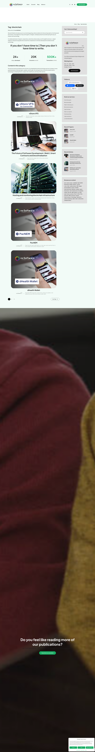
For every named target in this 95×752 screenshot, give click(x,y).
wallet (42, 294)
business (74, 184)
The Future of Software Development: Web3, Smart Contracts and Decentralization (34, 154)
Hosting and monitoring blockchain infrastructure (34, 195)
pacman (50, 245)
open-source (46, 245)
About (86, 750)
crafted (54, 60)
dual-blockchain (67, 189)
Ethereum (74, 189)
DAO (78, 186)
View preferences (89, 747)
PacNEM (33, 243)
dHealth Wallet (33, 290)
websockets (80, 198)
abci (29, 116)
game (33, 245)
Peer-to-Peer (51, 116)
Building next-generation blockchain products (75, 168)
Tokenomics (29, 159)
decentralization (38, 197)
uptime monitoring (34, 199)
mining (53, 197)
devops (42, 116)
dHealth (76, 187)
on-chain (41, 245)
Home (75, 24)
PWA (33, 294)
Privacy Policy (83, 750)
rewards (28, 246)
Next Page (54, 299)
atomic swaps (69, 182)
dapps (39, 116)
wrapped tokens (67, 200)
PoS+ (81, 194)
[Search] (83, 32)
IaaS (45, 197)
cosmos (36, 116)
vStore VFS (33, 113)
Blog (79, 24)
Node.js (38, 245)
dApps (13, 60)
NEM (35, 245)
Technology (73, 197)
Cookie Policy (78, 750)
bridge (70, 184)
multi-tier (69, 192)
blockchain (32, 116)
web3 (31, 117)
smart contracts (45, 158)
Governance (66, 190)
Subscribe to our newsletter (48, 653)
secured (36, 60)
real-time (73, 195)
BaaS (28, 292)
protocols (28, 117)
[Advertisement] (47, 15)
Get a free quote (82, 4)
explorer (78, 189)
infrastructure (46, 116)
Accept (73, 747)
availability (75, 182)
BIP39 (31, 292)
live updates (48, 292)
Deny (81, 747)
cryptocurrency (40, 292)
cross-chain (66, 186)
